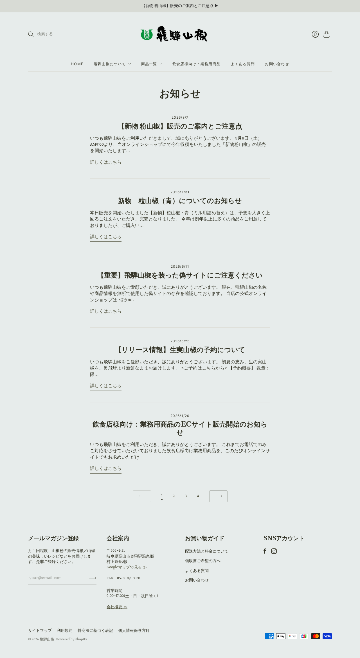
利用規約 (65, 631)
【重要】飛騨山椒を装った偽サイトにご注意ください (180, 275)
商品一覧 (149, 64)
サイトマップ (40, 631)
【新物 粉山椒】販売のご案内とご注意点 (180, 126)
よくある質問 (243, 64)
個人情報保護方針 (134, 631)
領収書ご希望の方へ (202, 561)
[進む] (218, 496)
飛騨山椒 (47, 639)
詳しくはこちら (106, 162)
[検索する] (31, 34)
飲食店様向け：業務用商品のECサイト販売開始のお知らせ (180, 428)
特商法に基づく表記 (95, 631)
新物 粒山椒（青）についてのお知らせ (180, 201)
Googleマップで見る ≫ (127, 567)
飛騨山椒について (110, 64)
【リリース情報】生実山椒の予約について (180, 350)
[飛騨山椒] (180, 34)
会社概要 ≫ (117, 607)
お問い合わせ (277, 64)
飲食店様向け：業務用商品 (196, 64)
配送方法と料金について (206, 551)
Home (77, 64)
